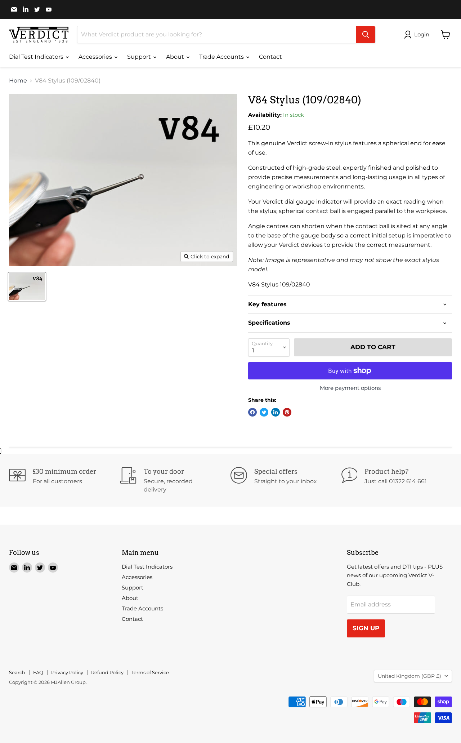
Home (18, 80)
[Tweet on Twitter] (264, 412)
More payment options (350, 388)
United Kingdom (409, 676)
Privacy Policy (67, 672)
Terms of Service (150, 672)
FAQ (38, 672)
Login (421, 34)
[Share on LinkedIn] (275, 412)
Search (17, 672)
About (175, 56)
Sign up (366, 628)
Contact (270, 56)
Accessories (96, 56)
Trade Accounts (222, 56)
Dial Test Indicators (37, 56)
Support (139, 56)
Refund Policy (107, 672)
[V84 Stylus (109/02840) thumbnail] (27, 286)
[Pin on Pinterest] (287, 412)
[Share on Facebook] (252, 412)
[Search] (365, 34)
